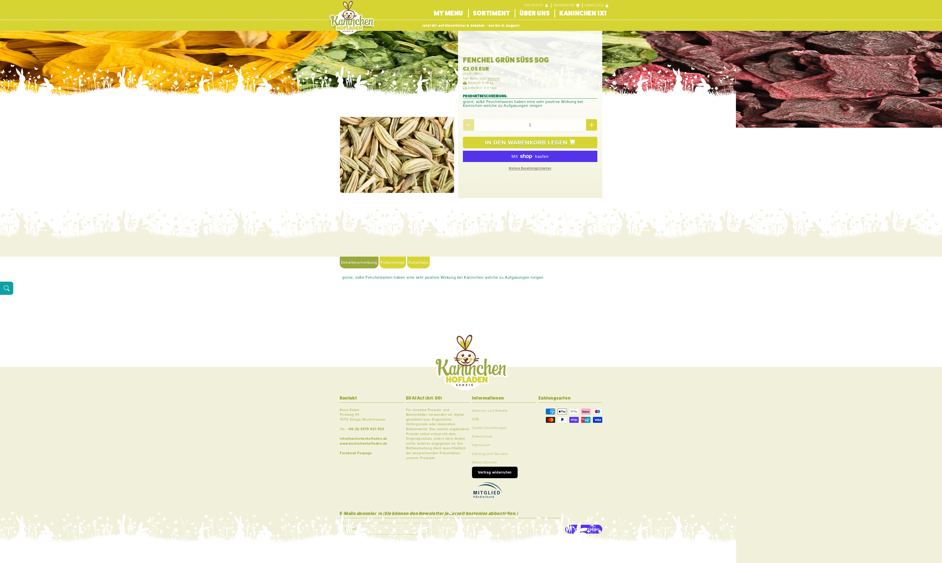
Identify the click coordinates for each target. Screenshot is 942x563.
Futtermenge (393, 262)
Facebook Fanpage (356, 453)
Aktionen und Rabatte (490, 410)
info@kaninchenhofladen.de (363, 438)
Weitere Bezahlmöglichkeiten (530, 168)
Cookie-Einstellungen (489, 427)
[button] (566, 5)
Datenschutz (482, 436)
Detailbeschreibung (359, 262)
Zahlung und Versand (489, 453)
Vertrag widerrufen (495, 472)
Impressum (481, 445)
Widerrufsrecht (484, 462)
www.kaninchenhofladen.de (363, 443)
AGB (475, 419)
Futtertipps (418, 262)
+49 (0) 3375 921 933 (365, 429)
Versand (494, 78)
